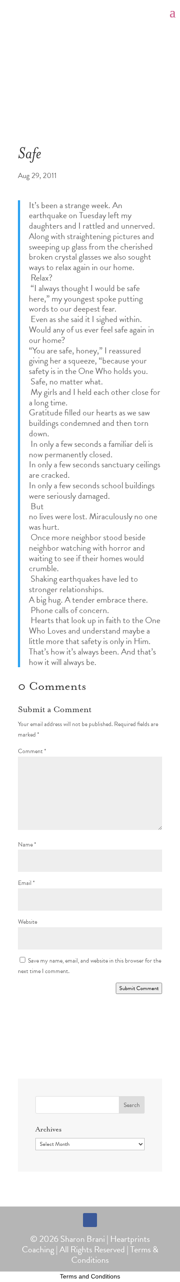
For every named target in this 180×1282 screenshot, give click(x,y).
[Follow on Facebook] (90, 1220)
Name (27, 844)
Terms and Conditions (90, 1276)
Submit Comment (139, 988)
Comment (32, 751)
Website (27, 921)
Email (26, 883)
